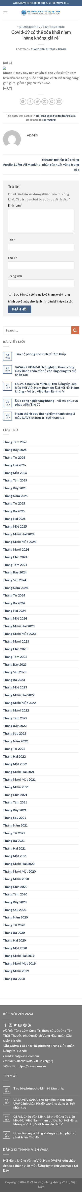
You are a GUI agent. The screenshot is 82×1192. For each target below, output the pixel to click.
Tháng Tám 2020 (15, 894)
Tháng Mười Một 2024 (19, 541)
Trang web (15, 276)
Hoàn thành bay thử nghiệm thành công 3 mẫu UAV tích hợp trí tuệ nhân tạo (45, 415)
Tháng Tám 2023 (15, 656)
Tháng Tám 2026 (15, 442)
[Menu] (5, 13)
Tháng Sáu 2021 (14, 817)
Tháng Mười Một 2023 (19, 633)
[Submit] (75, 330)
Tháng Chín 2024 (15, 557)
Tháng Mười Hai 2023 (18, 626)
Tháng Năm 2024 (15, 588)
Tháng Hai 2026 (14, 465)
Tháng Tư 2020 (14, 925)
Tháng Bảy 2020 (14, 902)
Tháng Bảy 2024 (14, 572)
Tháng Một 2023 (15, 687)
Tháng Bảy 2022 (14, 725)
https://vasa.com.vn (31, 1066)
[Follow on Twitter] (15, 1025)
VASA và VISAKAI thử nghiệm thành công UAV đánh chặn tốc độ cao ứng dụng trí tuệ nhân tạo (45, 370)
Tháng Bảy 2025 (14, 488)
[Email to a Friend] (44, 101)
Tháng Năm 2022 (15, 741)
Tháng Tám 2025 (15, 480)
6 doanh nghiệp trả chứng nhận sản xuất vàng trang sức (60, 164)
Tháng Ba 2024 (14, 603)
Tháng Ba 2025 (14, 511)
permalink (49, 119)
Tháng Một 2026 (15, 473)
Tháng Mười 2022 (16, 710)
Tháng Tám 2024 (15, 565)
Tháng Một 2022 (15, 764)
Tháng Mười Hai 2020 (18, 863)
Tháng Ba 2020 (14, 932)
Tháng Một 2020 (15, 948)
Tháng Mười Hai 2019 (18, 955)
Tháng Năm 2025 (15, 496)
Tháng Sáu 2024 (14, 580)
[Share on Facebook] (30, 101)
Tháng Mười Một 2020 (19, 871)
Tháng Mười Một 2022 (19, 703)
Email (12, 258)
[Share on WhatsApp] (23, 101)
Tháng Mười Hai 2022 (18, 695)
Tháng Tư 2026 (14, 457)
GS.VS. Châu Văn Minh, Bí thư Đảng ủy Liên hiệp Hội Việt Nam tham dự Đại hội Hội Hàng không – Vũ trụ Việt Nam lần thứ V (47, 387)
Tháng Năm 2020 (15, 917)
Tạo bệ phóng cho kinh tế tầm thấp (40, 354)
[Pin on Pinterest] (52, 101)
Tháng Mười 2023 (16, 641)
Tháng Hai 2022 (14, 756)
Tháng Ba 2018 (14, 978)
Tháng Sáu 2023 (14, 672)
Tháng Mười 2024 (16, 549)
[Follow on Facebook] (5, 1025)
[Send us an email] (19, 1025)
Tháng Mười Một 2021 (19, 779)
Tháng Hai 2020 (14, 940)
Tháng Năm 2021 (15, 825)
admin (62, 49)
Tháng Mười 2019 (16, 971)
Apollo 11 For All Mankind (21, 164)
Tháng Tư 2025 (14, 503)
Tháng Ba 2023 (14, 680)
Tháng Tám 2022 (15, 718)
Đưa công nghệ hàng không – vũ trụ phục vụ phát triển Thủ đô (46, 402)
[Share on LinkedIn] (59, 101)
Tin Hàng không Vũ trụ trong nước (41, 27)
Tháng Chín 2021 (15, 795)
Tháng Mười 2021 (16, 787)
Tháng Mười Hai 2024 (18, 534)
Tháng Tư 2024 (14, 595)
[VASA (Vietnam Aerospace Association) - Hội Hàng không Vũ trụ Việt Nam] (41, 13)
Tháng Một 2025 (15, 526)
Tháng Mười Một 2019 (19, 963)
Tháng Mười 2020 (16, 879)
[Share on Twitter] (37, 101)
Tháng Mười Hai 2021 (18, 771)
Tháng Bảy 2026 (14, 449)
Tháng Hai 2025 (14, 518)
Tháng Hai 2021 (14, 848)
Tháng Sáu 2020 (14, 910)
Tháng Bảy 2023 (14, 664)
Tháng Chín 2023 (15, 649)
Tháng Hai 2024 (14, 610)
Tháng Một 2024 (15, 618)
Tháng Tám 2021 (15, 802)
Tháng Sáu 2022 (14, 733)
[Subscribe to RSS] (29, 1025)
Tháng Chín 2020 (15, 886)
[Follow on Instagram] (10, 1025)
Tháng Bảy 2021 (14, 810)
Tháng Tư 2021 (14, 833)
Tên (11, 240)
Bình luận (15, 205)
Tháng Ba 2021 (14, 840)
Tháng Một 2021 (15, 856)
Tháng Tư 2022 (14, 748)
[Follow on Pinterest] (24, 1025)
